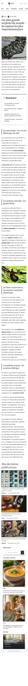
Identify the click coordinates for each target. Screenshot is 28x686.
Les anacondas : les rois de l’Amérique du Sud (11, 104)
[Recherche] (21, 3)
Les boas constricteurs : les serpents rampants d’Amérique (12, 114)
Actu (3, 518)
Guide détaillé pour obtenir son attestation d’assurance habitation (14, 642)
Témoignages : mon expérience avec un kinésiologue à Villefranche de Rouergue (13, 626)
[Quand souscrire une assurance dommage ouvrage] (14, 529)
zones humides (18, 150)
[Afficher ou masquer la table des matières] (20, 98)
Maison (4, 493)
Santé (4, 588)
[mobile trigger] (3, 3)
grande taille (6, 243)
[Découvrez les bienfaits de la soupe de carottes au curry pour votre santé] (14, 573)
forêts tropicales (9, 228)
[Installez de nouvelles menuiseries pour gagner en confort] (14, 479)
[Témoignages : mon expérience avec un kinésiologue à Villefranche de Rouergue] (14, 608)
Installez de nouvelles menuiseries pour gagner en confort (13, 490)
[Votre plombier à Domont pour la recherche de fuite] (14, 503)
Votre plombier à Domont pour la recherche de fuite (11, 515)
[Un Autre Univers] (11, 3)
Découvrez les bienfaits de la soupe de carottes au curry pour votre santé (14, 591)
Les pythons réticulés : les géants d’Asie (13, 109)
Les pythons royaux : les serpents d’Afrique (13, 120)
